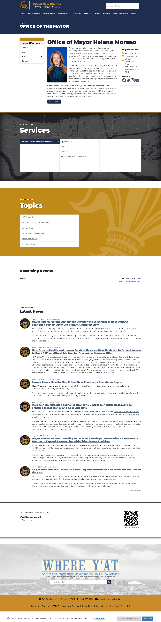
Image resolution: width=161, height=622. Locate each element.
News (97, 13)
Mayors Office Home (30, 43)
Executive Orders (29, 239)
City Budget (27, 228)
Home (23, 13)
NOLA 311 (87, 13)
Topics (24, 56)
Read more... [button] (54, 101)
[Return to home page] (40, 5)
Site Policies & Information (107, 606)
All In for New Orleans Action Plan (36, 223)
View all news (135, 490)
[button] (41, 56)
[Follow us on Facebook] (124, 81)
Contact (25, 61)
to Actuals (134, 412)
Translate (135, 13)
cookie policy (100, 618)
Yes (23, 520)
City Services (33, 13)
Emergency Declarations (33, 233)
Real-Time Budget (122, 412)
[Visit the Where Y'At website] (80, 567)
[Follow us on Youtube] (137, 81)
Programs (77, 13)
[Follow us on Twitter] (128, 81)
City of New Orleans (53, 319)
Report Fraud (87, 606)
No (31, 520)
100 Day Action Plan (30, 217)
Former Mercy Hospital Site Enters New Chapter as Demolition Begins (77, 382)
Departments (48, 13)
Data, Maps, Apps (120, 13)
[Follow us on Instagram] (133, 81)
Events (106, 13)
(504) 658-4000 (87, 599)
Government (63, 13)
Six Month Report (29, 244)
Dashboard (37, 414)
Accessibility (126, 606)
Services (25, 47)
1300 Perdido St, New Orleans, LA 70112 (58, 599)
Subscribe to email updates (110, 599)
